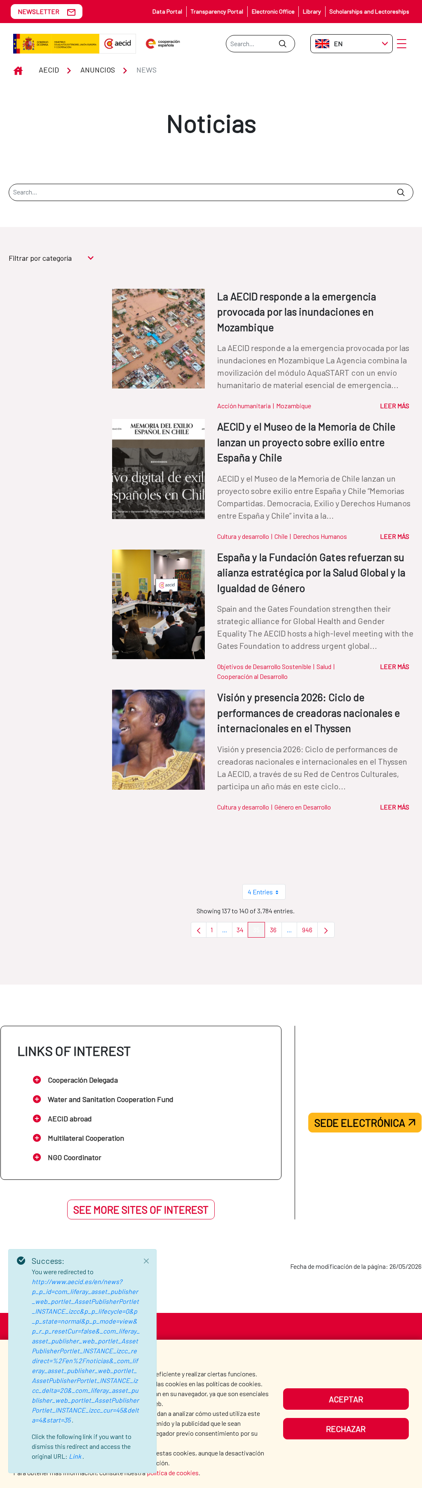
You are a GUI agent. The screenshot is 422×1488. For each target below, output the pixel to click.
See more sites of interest (141, 1209)
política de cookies (173, 1472)
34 (242, 932)
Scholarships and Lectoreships (369, 11)
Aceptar (346, 1399)
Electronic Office (273, 11)
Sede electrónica (359, 1122)
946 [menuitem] (310, 932)
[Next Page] (326, 930)
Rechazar (346, 1429)
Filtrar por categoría (40, 257)
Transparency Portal (216, 11)
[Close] (146, 1261)
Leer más (394, 405)
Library (312, 11)
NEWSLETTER (38, 11)
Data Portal (167, 11)
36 (276, 932)
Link (75, 1456)
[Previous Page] (198, 930)
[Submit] (282, 43)
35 (259, 932)
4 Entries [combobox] (260, 892)
